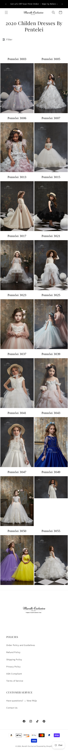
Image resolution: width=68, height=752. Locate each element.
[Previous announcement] (5, 4)
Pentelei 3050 (17, 531)
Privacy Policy (13, 666)
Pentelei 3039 (51, 354)
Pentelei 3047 (17, 472)
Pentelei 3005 (51, 59)
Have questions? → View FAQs (21, 700)
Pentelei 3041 (17, 413)
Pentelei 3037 (17, 354)
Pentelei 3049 (51, 472)
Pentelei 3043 (51, 413)
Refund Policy (13, 652)
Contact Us (12, 707)
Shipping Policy (14, 659)
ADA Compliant (14, 673)
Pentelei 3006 (17, 118)
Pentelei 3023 (17, 295)
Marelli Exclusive (29, 746)
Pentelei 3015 (51, 177)
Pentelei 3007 (51, 118)
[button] (6, 12)
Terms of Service (14, 681)
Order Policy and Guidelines (20, 645)
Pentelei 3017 (17, 236)
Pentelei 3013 (17, 177)
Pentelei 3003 (17, 59)
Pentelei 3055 (51, 531)
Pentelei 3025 (51, 295)
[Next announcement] (62, 4)
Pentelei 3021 (51, 236)
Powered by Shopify (44, 746)
